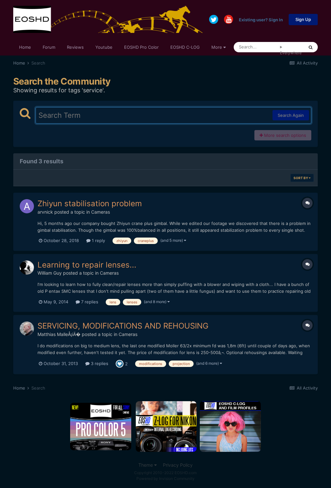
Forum (49, 47)
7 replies (89, 301)
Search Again (291, 115)
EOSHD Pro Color (141, 47)
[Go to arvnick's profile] (27, 206)
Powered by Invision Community (165, 478)
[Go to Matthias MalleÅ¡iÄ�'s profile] (27, 328)
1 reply (98, 240)
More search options (284, 135)
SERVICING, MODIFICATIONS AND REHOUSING (122, 325)
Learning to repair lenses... (86, 264)
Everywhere (291, 52)
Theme (146, 465)
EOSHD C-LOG (185, 47)
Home (25, 47)
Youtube (103, 47)
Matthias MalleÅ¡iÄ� (58, 334)
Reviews (75, 47)
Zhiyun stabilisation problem (89, 203)
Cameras (100, 212)
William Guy (49, 273)
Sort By (301, 178)
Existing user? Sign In (261, 19)
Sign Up (303, 19)
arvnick (45, 212)
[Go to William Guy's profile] (27, 267)
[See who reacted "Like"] (119, 363)
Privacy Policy (178, 465)
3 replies (99, 363)
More (216, 47)
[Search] (311, 47)
